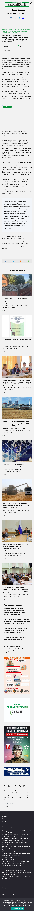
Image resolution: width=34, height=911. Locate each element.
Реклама (4, 816)
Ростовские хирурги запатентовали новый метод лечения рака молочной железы (16, 342)
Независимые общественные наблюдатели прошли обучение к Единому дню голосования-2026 (15, 590)
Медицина (7, 106)
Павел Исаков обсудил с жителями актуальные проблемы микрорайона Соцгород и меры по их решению (17, 621)
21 (19, 795)
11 (8, 793)
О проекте (5, 819)
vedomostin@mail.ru (19, 13)
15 (23, 793)
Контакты (5, 821)
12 (12, 793)
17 (4, 795)
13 (16, 793)
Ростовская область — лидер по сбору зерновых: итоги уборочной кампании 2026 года (15, 506)
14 (19, 793)
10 (4, 793)
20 (16, 795)
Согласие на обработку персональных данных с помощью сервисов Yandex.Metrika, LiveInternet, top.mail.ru (17, 872)
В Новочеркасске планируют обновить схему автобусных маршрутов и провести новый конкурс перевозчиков (14, 611)
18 (8, 795)
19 (12, 795)
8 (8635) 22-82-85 (18, 10)
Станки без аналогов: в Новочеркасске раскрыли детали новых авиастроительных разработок (16, 649)
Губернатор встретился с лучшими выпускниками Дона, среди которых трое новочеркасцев (16, 383)
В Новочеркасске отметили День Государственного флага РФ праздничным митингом (15, 630)
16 (27, 793)
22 (23, 795)
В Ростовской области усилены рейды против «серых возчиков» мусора (15, 301)
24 (5, 797)
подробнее (10, 902)
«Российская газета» (7, 68)
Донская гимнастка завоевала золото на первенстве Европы (14, 466)
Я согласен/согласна (17, 908)
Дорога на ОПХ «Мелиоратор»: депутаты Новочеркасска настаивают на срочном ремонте (15, 639)
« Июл (6, 806)
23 (27, 795)
